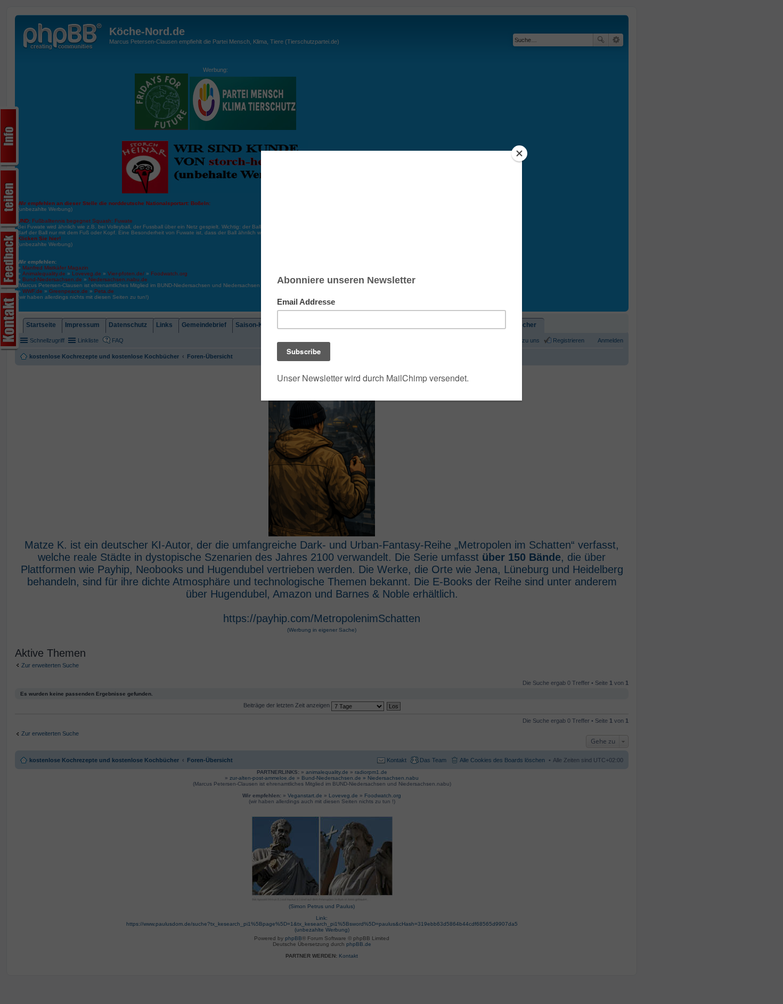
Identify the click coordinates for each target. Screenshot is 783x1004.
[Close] (519, 153)
